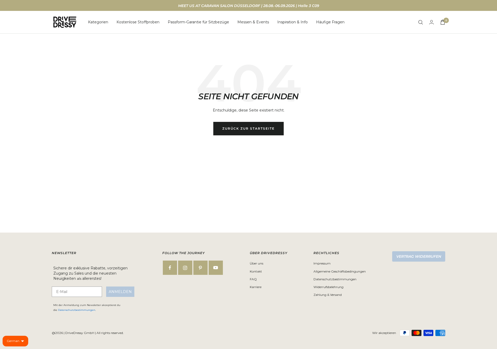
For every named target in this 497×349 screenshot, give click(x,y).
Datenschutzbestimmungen (76, 310)
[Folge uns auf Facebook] (170, 268)
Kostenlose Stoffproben (137, 22)
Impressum (322, 263)
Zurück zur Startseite (248, 128)
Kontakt (256, 271)
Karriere (255, 287)
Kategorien (98, 22)
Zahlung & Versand (327, 295)
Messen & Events (253, 22)
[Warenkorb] (442, 22)
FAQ (253, 279)
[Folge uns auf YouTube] (216, 268)
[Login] (431, 22)
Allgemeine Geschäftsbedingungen (339, 271)
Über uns (256, 263)
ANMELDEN (120, 291)
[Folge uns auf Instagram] (185, 268)
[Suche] (420, 22)
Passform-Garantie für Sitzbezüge (198, 22)
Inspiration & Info (292, 22)
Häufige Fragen (330, 22)
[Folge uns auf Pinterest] (200, 268)
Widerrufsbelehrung (328, 287)
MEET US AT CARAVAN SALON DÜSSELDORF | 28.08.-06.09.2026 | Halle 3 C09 (248, 5)
